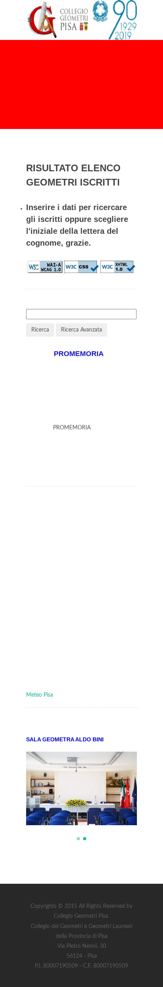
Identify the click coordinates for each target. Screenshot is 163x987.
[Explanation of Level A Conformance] (45, 266)
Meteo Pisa (39, 695)
